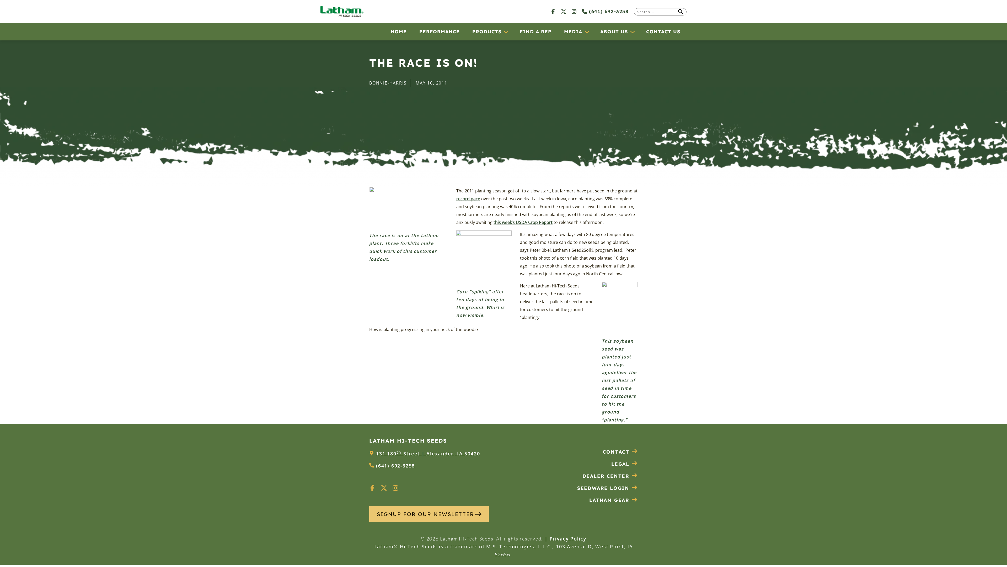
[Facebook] (553, 11)
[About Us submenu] (632, 31)
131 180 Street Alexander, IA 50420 (428, 453)
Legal (620, 464)
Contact (616, 452)
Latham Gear (609, 500)
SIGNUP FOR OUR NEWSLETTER (425, 514)
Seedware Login (603, 488)
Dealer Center (605, 476)
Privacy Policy (568, 539)
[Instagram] (574, 11)
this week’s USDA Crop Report (523, 222)
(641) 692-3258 (608, 11)
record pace (468, 199)
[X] (563, 11)
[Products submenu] (506, 31)
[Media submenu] (586, 31)
